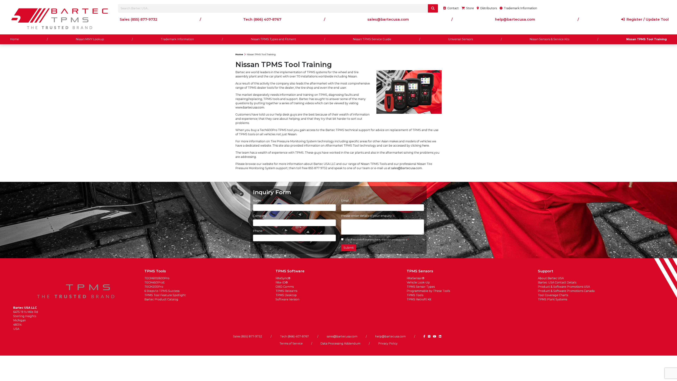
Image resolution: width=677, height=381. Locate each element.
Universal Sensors (460, 39)
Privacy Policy (388, 343)
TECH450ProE (154, 282)
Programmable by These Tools (428, 291)
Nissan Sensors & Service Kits (549, 39)
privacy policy (399, 239)
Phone (258, 231)
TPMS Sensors (420, 271)
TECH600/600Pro (156, 278)
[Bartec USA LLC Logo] (60, 18)
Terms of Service (291, 343)
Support (545, 271)
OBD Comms (285, 286)
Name (257, 200)
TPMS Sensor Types (421, 286)
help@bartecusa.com (515, 19)
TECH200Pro (153, 286)
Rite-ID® (282, 282)
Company (260, 215)
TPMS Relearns (286, 291)
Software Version (287, 299)
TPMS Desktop (286, 295)
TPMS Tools (155, 271)
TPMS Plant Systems (552, 299)
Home (14, 39)
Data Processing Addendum (340, 343)
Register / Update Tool (647, 19)
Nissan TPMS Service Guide (372, 39)
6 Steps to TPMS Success (161, 291)
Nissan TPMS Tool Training (646, 39)
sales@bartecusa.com (388, 19)
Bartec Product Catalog (161, 299)
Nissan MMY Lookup (90, 39)
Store (469, 8)
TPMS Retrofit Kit (419, 299)
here (425, 145)
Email (345, 200)
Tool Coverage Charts (553, 295)
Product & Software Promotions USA (564, 286)
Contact (453, 8)
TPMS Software (290, 271)
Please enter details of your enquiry (366, 215)
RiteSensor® (415, 278)
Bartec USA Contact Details (557, 282)
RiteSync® (283, 278)
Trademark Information (520, 8)
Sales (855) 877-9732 (138, 19)
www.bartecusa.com (249, 107)
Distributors (488, 8)
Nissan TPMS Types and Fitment (273, 39)
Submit (348, 247)
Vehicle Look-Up (418, 282)
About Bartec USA (551, 278)
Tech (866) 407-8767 (262, 19)
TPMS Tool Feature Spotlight (165, 295)
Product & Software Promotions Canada (566, 291)
